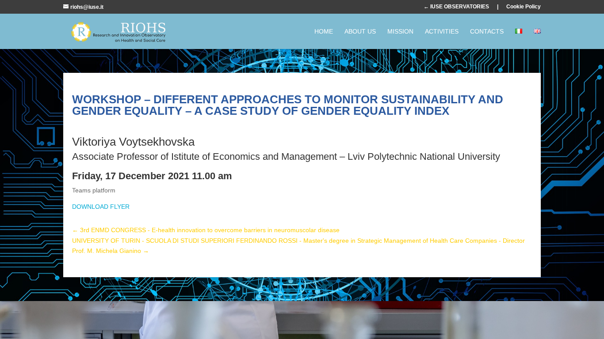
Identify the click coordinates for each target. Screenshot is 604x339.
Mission (400, 31)
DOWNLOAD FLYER (101, 206)
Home (323, 31)
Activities (442, 31)
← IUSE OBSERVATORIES (456, 7)
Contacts (487, 31)
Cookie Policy (523, 7)
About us (360, 31)
